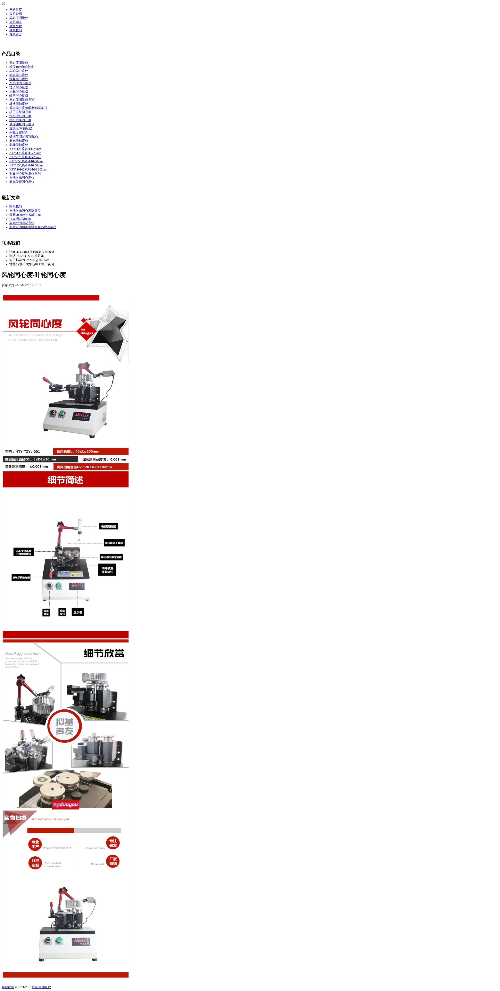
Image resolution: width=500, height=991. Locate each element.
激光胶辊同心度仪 (21, 181)
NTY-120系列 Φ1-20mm (25, 149)
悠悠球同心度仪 (20, 83)
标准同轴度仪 (18, 103)
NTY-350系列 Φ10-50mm (26, 161)
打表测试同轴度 (20, 219)
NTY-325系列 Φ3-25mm (25, 157)
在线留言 (15, 34)
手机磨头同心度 (20, 120)
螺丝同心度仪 (18, 95)
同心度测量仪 (18, 18)
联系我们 (15, 30)
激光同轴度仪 (18, 140)
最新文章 (15, 26)
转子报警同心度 (20, 112)
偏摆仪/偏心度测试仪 (23, 136)
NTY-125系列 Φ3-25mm (25, 153)
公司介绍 (15, 13)
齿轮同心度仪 (18, 75)
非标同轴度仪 (18, 144)
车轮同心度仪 (18, 71)
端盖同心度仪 (18, 79)
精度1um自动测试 (21, 66)
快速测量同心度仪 (21, 124)
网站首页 (15, 9)
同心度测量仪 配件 (22, 99)
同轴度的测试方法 (21, 223)
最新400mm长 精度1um (25, 214)
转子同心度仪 (18, 87)
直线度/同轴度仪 (20, 128)
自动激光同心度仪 (21, 177)
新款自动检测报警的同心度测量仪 (32, 227)
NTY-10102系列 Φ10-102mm (28, 169)
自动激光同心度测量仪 (25, 210)
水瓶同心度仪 (18, 91)
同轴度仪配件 (18, 132)
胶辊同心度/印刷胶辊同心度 (28, 108)
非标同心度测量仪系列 (25, 173)
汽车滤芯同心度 (20, 116)
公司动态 (15, 22)
